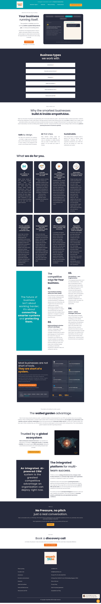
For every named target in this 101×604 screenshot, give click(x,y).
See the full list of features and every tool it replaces (28, 388)
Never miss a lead (49, 16)
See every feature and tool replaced (27, 386)
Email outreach (63, 18)
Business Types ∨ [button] (34, 4)
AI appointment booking (59, 16)
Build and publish (77, 16)
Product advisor (69, 16)
